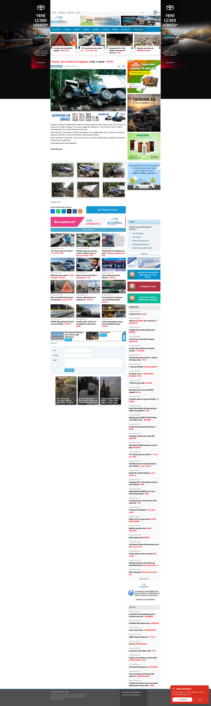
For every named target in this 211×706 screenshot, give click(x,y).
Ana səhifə (56, 29)
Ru (158, 12)
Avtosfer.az (121, 124)
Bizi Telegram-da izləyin (108, 210)
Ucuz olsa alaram (137, 233)
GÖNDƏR (69, 370)
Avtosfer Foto (138, 29)
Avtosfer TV (125, 29)
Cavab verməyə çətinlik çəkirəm (142, 248)
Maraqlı (115, 30)
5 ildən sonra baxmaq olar (140, 241)
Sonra (200, 699)
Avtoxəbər (67, 30)
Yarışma (54, 12)
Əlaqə (78, 12)
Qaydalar (96, 29)
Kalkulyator (61, 12)
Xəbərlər (86, 29)
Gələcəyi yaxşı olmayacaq (140, 244)
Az (155, 12)
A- (119, 66)
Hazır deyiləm (136, 237)
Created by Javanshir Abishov (131, 695)
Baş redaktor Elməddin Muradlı (131, 692)
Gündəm (77, 30)
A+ (124, 66)
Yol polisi (105, 29)
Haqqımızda (71, 12)
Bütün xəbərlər (144, 579)
